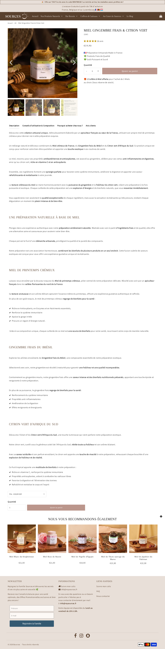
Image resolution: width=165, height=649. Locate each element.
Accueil (35, 16)
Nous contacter (103, 596)
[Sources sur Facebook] (75, 636)
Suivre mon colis (68, 586)
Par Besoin (70, 16)
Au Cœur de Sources (112, 16)
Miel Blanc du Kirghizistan (21, 557)
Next (74, 62)
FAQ (98, 591)
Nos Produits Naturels (50, 16)
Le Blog (130, 16)
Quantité (88, 65)
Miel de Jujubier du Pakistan (143, 558)
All (15, 23)
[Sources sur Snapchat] (88, 636)
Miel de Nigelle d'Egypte (82, 557)
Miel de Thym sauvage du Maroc (113, 558)
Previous (11, 62)
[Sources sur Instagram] (81, 636)
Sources (17, 644)
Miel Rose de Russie (52, 557)
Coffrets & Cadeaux (88, 16)
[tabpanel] (16, 107)
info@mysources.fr (69, 589)
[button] (90, 41)
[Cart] (161, 16)
